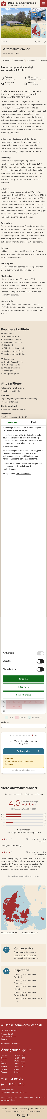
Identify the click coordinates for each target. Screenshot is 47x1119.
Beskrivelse (18, 60)
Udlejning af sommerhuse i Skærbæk (25, 975)
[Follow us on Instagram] (23, 1115)
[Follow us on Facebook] (18, 1115)
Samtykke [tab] (12, 422)
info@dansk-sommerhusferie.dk (14, 1092)
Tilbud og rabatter (35, 1111)
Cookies (5, 1109)
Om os (22, 1111)
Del (38, 41)
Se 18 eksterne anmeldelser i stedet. (23, 876)
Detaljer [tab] (34, 422)
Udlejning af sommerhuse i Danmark (25, 981)
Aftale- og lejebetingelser (23, 770)
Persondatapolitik (26, 1109)
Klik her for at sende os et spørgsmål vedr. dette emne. (26, 957)
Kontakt (14, 1109)
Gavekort (8, 1111)
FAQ (16, 1111)
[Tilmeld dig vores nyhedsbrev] (28, 1115)
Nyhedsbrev (40, 1109)
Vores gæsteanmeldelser (20, 735)
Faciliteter (31, 60)
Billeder (6, 60)
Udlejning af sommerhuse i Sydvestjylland (25, 993)
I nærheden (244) (11, 53)
